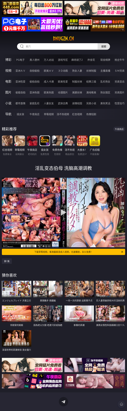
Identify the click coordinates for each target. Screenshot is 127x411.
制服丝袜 (77, 81)
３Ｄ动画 (63, 70)
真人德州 (34, 60)
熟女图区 (105, 92)
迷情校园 (77, 103)
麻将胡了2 (77, 60)
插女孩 (20, 114)
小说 (8, 103)
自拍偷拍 (34, 70)
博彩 (8, 60)
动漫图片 (63, 92)
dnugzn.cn (63, 38)
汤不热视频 (63, 114)
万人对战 (49, 60)
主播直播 (105, 70)
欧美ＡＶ (49, 70)
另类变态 (120, 81)
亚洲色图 (34, 92)
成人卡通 (49, 81)
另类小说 (91, 103)
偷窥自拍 (20, 92)
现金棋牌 (105, 60)
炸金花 (91, 60)
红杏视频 (77, 114)
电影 (8, 81)
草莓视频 (49, 114)
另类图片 (120, 92)
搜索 (103, 46)
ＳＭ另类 (120, 70)
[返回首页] (121, 404)
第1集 (7, 261)
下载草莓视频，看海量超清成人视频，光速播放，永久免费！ (63, 251)
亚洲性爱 (20, 81)
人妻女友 (49, 103)
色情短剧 (91, 114)
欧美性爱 (63, 81)
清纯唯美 (91, 92)
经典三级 (91, 81)
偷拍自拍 (34, 81)
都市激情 (20, 103)
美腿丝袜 (77, 92)
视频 (8, 71)
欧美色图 (49, 92)
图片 (8, 92)
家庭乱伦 (34, 103)
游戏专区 (63, 60)
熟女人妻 (77, 70)
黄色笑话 (105, 103)
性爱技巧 (120, 103)
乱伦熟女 (105, 81)
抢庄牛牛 (120, 60)
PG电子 (20, 60)
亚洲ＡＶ (20, 70)
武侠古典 (63, 103)
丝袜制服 (91, 70)
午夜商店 (34, 114)
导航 (8, 114)
